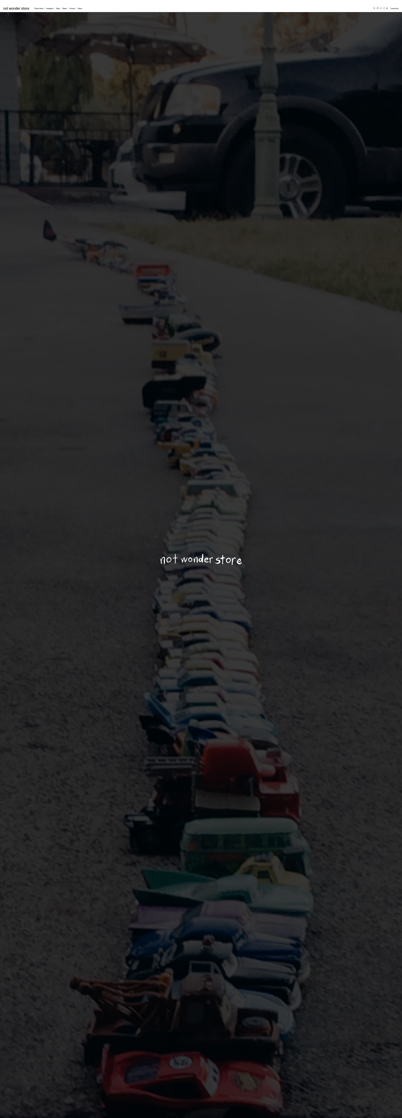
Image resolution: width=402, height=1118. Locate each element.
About (80, 8)
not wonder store (16, 8)
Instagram (49, 8)
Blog (57, 8)
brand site (394, 8)
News (64, 8)
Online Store (38, 8)
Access (72, 8)
